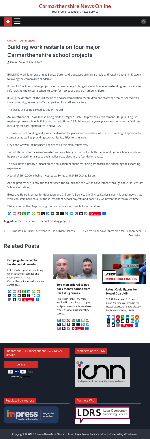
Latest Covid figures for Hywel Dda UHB (121, 291)
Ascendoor (100, 434)
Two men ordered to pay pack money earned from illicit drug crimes (73, 289)
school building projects (55, 221)
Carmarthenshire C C (27, 221)
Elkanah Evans (17, 62)
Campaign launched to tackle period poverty (22, 262)
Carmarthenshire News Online (75, 6)
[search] (144, 21)
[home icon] (8, 21)
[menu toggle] (17, 21)
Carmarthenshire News (21, 40)
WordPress (130, 434)
